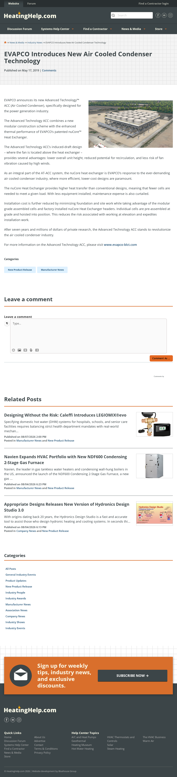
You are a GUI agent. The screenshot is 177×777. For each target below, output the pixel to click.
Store (158, 29)
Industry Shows (15, 622)
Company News (26, 531)
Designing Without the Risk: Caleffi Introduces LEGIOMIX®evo (65, 415)
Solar (110, 745)
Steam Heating (115, 748)
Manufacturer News (28, 440)
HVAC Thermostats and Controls (120, 739)
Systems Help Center (55, 29)
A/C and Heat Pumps (84, 737)
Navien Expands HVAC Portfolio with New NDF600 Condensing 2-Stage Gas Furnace (65, 459)
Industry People (15, 592)
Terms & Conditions (46, 748)
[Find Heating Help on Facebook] (158, 15)
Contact (38, 745)
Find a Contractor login (154, 3)
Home (7, 737)
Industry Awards (16, 598)
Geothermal (79, 741)
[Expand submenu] (73, 28)
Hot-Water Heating (83, 748)
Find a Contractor (95, 29)
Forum (31, 3)
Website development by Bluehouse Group (54, 771)
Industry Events (15, 628)
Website (13, 3)
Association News (16, 610)
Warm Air (148, 741)
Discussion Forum (19, 29)
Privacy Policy (42, 752)
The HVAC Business (154, 737)
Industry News (34, 42)
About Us (39, 737)
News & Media (131, 29)
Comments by (159, 376)
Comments (49, 70)
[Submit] (114, 15)
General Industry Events (21, 574)
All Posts (11, 568)
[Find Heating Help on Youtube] (164, 15)
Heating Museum (82, 745)
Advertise (39, 741)
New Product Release (61, 440)
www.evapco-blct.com (120, 245)
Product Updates (16, 580)
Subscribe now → (133, 675)
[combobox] (132, 15)
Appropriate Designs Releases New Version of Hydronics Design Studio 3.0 (66, 507)
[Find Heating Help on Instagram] (170, 15)
